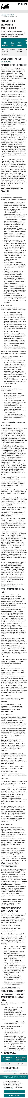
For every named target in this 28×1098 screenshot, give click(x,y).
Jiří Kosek (10, 1076)
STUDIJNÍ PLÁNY (22, 4)
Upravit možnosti (7, 1088)
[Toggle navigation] (3, 11)
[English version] (26, 1)
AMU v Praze (5, 1078)
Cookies (24, 1078)
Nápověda (18, 1078)
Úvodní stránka (5, 15)
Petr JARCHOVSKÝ (6, 62)
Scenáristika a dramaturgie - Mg (12, 1071)
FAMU (12, 15)
